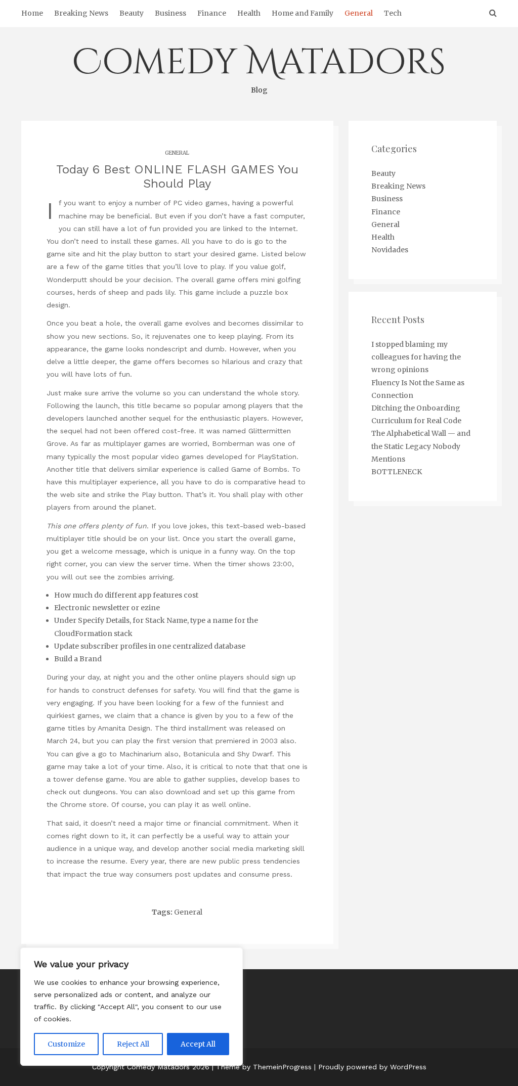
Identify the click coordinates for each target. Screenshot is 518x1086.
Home (32, 13)
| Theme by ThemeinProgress (262, 1067)
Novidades (389, 249)
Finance (211, 13)
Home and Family (302, 13)
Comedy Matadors (259, 67)
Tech (393, 13)
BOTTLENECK (396, 471)
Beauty (131, 13)
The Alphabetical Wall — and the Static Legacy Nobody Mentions (420, 446)
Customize (66, 1044)
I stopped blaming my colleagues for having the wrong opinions (416, 357)
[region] (131, 1006)
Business (170, 13)
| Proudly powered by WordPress (370, 1067)
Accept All (198, 1044)
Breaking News (81, 13)
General (358, 13)
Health (249, 13)
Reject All (133, 1044)
